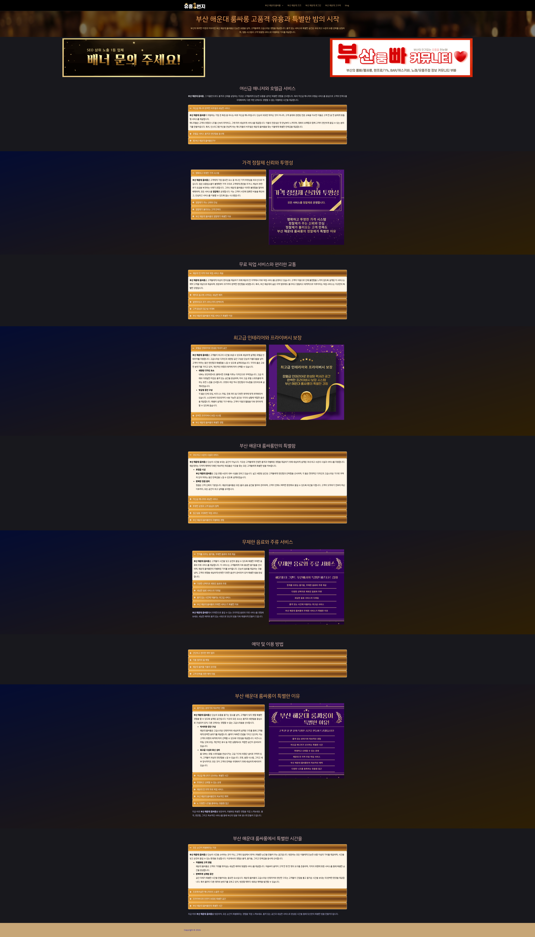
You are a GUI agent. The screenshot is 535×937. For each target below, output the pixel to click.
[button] (282, 5)
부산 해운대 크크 (294, 5)
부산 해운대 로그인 (313, 5)
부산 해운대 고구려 (333, 5)
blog (347, 5)
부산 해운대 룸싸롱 (273, 5)
